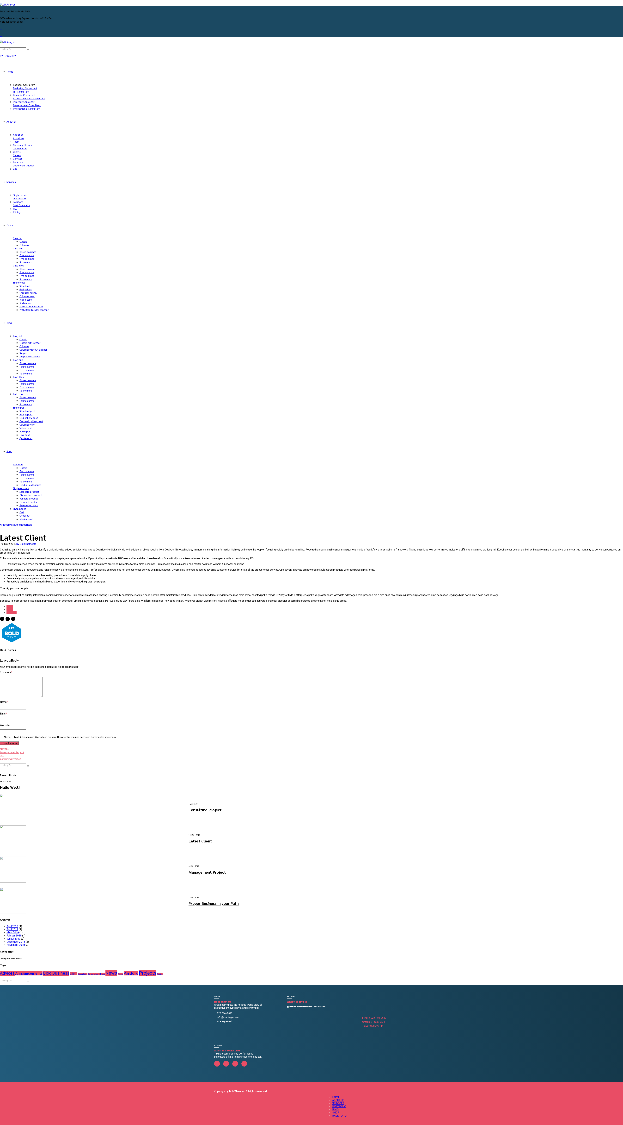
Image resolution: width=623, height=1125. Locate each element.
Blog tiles (18, 377)
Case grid (18, 248)
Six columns (25, 262)
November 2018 (15, 944)
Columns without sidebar (33, 349)
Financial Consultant (24, 95)
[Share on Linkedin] (13, 619)
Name (4, 701)
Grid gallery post (28, 417)
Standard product (29, 491)
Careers (17, 155)
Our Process (19, 198)
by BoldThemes (25, 543)
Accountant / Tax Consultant (29, 98)
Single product (21, 488)
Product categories (30, 485)
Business (60, 973)
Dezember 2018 (15, 941)
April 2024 (12, 926)
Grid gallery (25, 289)
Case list (17, 238)
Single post (19, 407)
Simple (23, 353)
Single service (20, 195)
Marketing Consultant (25, 88)
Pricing (16, 212)
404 (15, 169)
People (120, 974)
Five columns (26, 258)
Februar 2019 (14, 935)
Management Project (207, 872)
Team (16, 141)
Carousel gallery (28, 292)
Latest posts (20, 394)
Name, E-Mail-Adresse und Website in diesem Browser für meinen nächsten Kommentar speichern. (60, 737)
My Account (26, 519)
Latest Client (200, 840)
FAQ (15, 208)
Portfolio (11, 612)
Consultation (82, 974)
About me (18, 138)
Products (18, 464)
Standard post (27, 411)
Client (9, 606)
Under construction (23, 165)
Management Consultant (27, 105)
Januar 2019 (13, 938)
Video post (25, 428)
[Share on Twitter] (8, 619)
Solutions (18, 201)
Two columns (26, 471)
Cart (21, 512)
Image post (25, 414)
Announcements (18, 524)
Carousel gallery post (31, 421)
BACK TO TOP (340, 1115)
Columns (24, 245)
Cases (9, 225)
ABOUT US (338, 1100)
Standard (24, 286)
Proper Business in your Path (214, 903)
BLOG (335, 1109)
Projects (147, 973)
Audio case (25, 303)
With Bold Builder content (34, 309)
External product (28, 505)
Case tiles (18, 265)
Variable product (28, 498)
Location (18, 162)
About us (11, 121)
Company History (22, 145)
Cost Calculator (21, 205)
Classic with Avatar (29, 342)
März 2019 (12, 932)
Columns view (27, 296)
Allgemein (5, 524)
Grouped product (29, 502)
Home (9, 71)
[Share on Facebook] (2, 619)
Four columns (26, 255)
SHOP (335, 1112)
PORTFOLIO (339, 1106)
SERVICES (338, 1103)
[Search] (1, 45)
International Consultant (26, 108)
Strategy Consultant (24, 101)
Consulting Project (205, 809)
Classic (23, 241)
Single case (19, 282)
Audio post (25, 431)
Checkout (24, 515)
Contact (17, 158)
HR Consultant (21, 91)
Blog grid (18, 359)
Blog (9, 322)
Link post (24, 434)
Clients (17, 151)
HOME (336, 1097)
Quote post (25, 438)
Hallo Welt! (10, 787)
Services (11, 181)
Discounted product (30, 495)
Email (3, 713)
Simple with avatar (29, 356)
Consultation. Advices (96, 974)
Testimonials (20, 148)
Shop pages (19, 508)
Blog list (17, 336)
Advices (7, 973)
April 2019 (12, 929)
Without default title (31, 306)
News (29, 524)
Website (5, 725)
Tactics (160, 974)
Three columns (27, 251)
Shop (9, 451)
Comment (6, 672)
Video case (25, 299)
